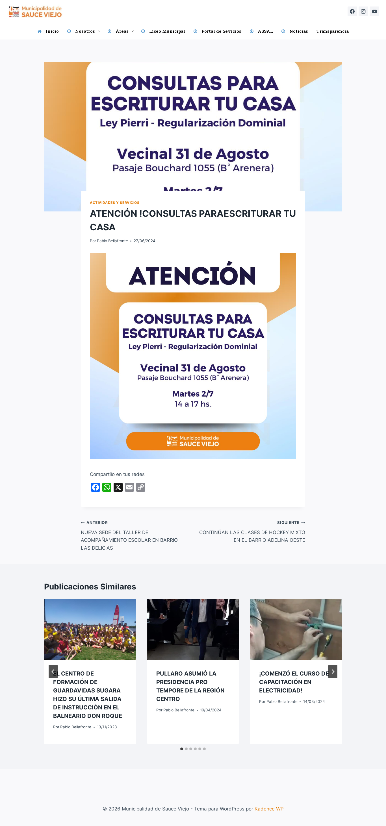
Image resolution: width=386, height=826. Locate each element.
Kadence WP (269, 809)
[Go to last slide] (53, 671)
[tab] (181, 749)
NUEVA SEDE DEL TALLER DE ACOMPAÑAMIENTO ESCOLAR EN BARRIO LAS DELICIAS (129, 535)
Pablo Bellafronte (112, 241)
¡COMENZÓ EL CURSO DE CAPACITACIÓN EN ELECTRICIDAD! (294, 682)
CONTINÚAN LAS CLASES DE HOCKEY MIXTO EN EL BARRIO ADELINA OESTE (252, 531)
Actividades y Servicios (115, 202)
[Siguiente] (332, 671)
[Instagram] (363, 11)
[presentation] (90, 629)
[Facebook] (352, 11)
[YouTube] (374, 11)
